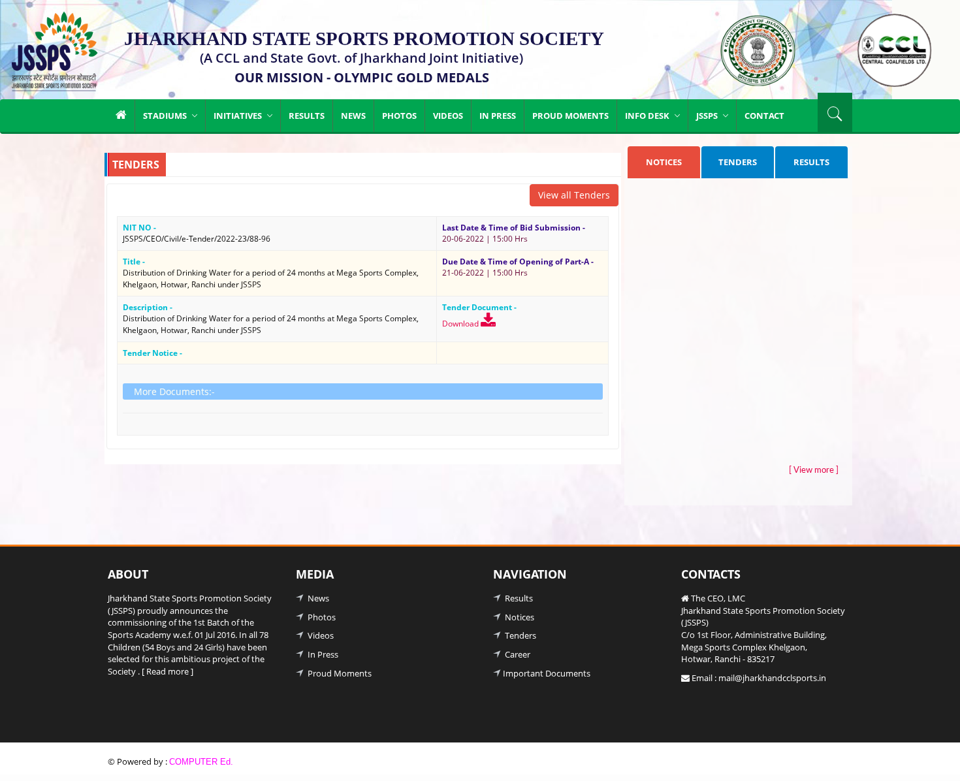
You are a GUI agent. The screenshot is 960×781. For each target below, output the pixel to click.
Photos (399, 115)
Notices (518, 617)
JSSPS (708, 115)
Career (516, 654)
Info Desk (648, 115)
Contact (764, 115)
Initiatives (239, 115)
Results (307, 115)
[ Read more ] (167, 671)
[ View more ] (814, 470)
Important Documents (546, 673)
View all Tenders (574, 195)
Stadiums (166, 115)
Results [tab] (811, 162)
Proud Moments (570, 115)
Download (461, 323)
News (353, 115)
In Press (497, 115)
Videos (448, 115)
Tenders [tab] (737, 162)
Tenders (519, 635)
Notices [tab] (664, 162)
